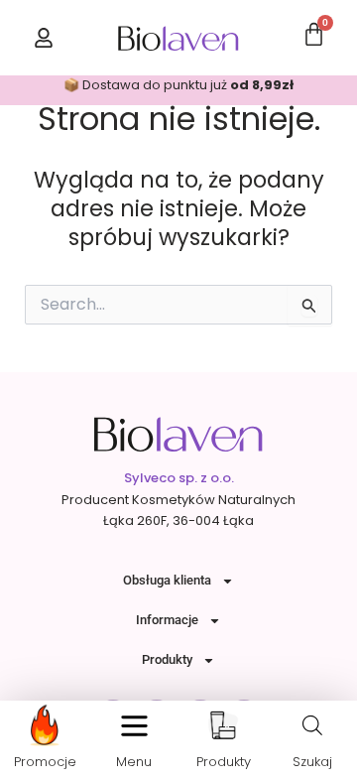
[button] (134, 726)
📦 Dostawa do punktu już (178, 84)
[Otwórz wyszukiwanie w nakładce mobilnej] (312, 725)
